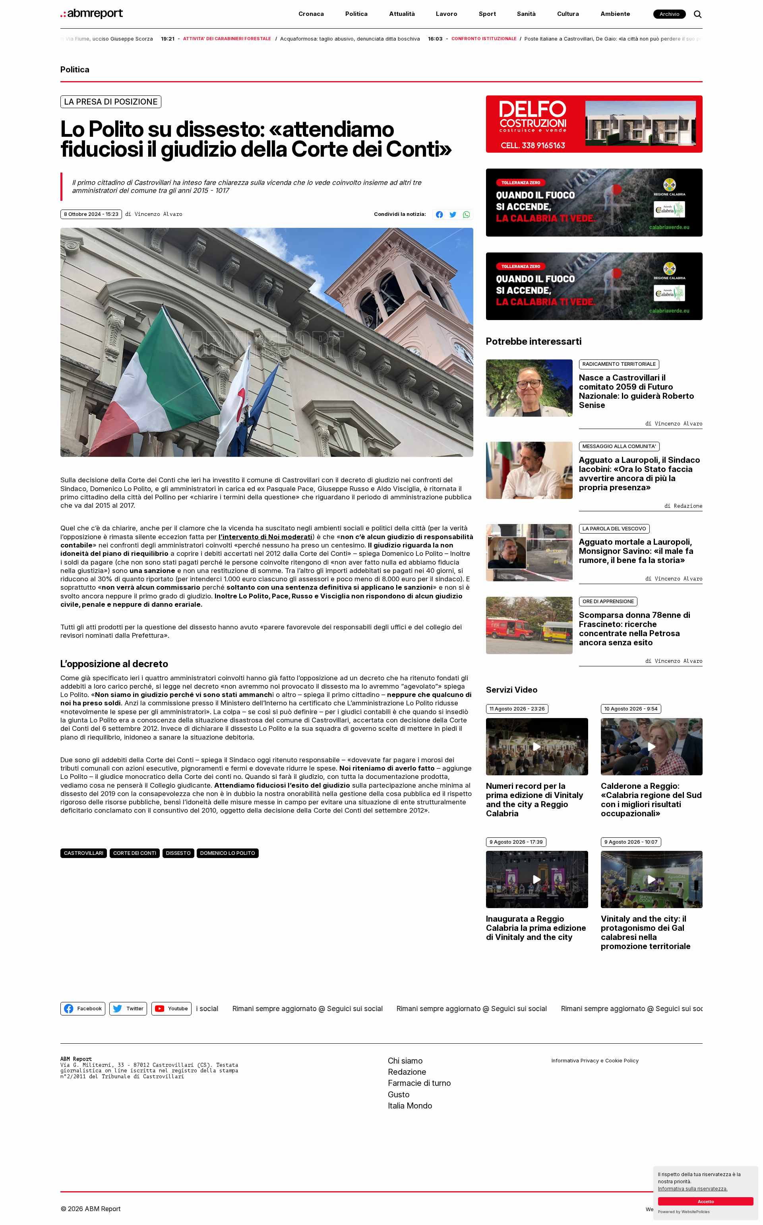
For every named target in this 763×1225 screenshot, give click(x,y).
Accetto (706, 1201)
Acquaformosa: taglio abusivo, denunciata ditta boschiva (250, 39)
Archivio (670, 14)
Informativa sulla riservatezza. (693, 1189)
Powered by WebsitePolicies (684, 1211)
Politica (356, 13)
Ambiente (615, 13)
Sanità (526, 13)
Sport (487, 13)
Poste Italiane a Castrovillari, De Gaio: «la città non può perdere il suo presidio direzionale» (535, 39)
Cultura (568, 13)
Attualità (402, 13)
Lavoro (446, 13)
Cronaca (311, 13)
